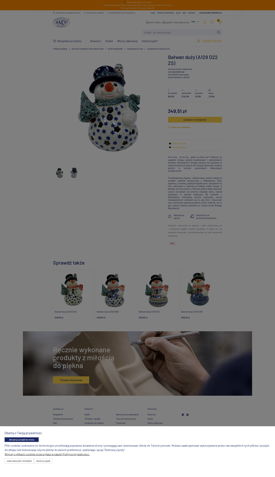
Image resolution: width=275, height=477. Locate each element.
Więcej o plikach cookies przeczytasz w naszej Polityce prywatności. (47, 454)
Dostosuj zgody (43, 461)
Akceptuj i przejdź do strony (21, 439)
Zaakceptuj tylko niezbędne (19, 461)
